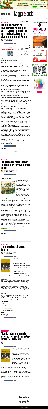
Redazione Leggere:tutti (8, 40)
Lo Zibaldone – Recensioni (38, 18)
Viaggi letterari (21, 18)
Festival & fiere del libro (29, 18)
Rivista (10, 18)
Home (7, 18)
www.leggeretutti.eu (4, 228)
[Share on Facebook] (7, 43)
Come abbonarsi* (15, 18)
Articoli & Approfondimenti (24, 21)
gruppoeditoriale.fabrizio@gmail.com (9, 315)
